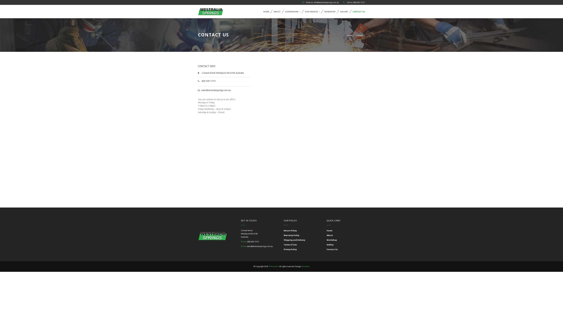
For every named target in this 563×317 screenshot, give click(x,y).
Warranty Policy (291, 235)
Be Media (306, 266)
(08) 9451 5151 (359, 2)
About (277, 11)
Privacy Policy (290, 249)
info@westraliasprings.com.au (326, 2)
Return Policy (290, 230)
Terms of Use (290, 244)
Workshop (330, 11)
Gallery (344, 11)
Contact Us (359, 11)
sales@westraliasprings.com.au (216, 90)
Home (266, 11)
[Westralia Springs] (211, 11)
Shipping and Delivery (294, 240)
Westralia (274, 266)
